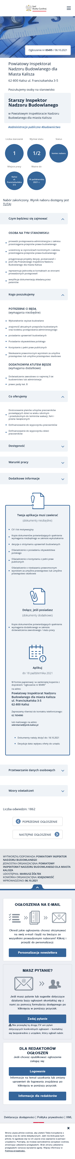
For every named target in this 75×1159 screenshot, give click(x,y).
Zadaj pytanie (37, 1019)
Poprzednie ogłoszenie (39, 822)
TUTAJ (7, 204)
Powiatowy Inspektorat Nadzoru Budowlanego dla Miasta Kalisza (32, 69)
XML (69, 1117)
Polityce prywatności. (15, 1150)
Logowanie (37, 1071)
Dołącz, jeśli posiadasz (37, 612)
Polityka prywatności (50, 1117)
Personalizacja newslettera (37, 953)
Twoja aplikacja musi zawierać (37, 518)
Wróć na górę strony (37, 886)
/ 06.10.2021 (48, 50)
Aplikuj (37, 670)
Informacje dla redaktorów (37, 1096)
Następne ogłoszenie (35, 834)
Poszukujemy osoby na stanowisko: (31, 89)
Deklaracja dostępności (19, 1117)
